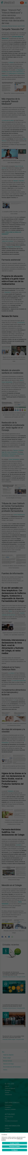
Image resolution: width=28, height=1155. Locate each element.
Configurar (14, 1150)
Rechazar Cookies (14, 1146)
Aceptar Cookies (14, 1143)
